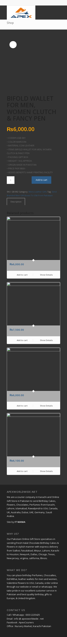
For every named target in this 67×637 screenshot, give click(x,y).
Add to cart (41, 179)
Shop (10, 23)
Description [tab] (16, 201)
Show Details (46, 274)
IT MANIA (20, 522)
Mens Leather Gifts (38, 191)
